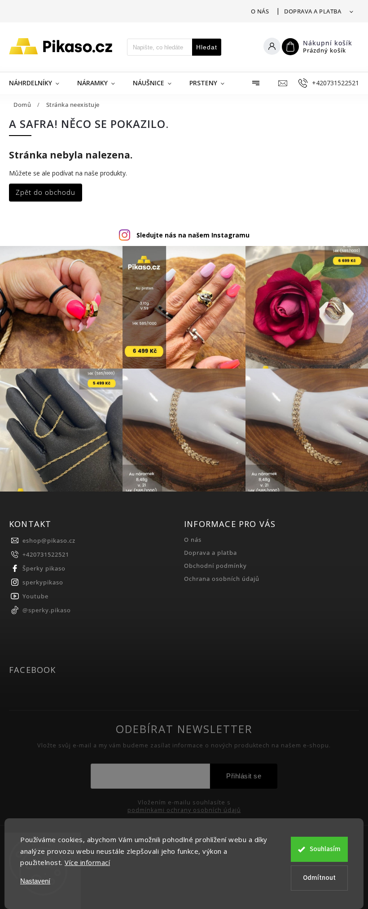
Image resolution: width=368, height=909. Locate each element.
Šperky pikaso (44, 568)
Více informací (87, 862)
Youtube (35, 596)
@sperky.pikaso (46, 610)
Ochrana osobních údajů (221, 579)
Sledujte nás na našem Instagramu (193, 235)
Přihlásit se (243, 776)
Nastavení (35, 881)
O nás (260, 11)
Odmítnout (319, 878)
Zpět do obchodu (45, 192)
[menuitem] (38, 83)
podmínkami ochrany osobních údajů (184, 810)
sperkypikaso (42, 582)
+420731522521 (45, 554)
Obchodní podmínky (215, 566)
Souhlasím (325, 849)
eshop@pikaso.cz (48, 541)
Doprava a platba (312, 11)
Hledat (206, 47)
